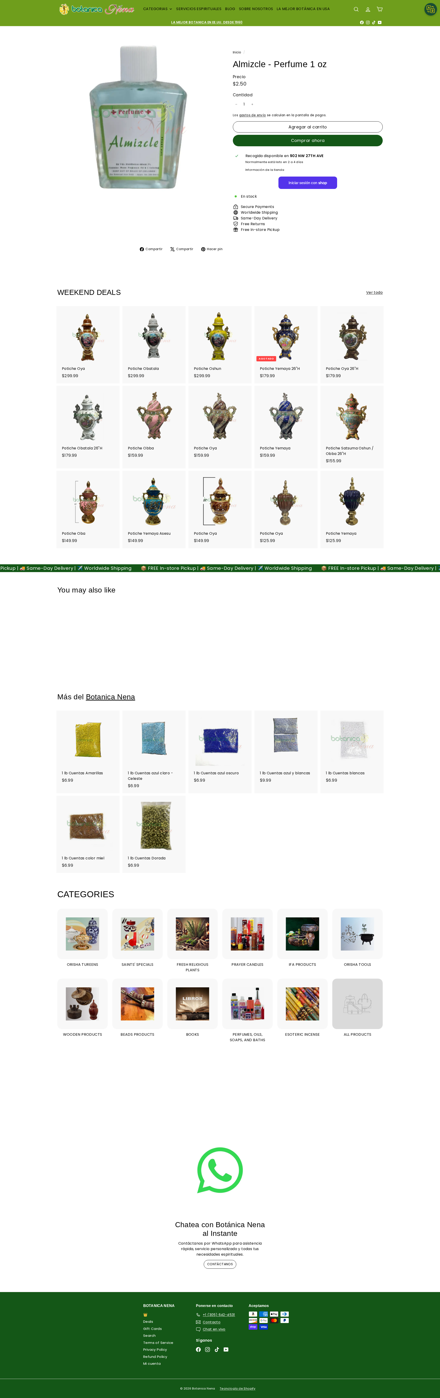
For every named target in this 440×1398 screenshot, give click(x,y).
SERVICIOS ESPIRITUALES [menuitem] (198, 8)
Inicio (237, 52)
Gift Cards (152, 1328)
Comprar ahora (308, 140)
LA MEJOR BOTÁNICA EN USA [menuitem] (303, 8)
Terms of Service (158, 1342)
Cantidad (243, 95)
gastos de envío (252, 115)
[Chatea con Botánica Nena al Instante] (220, 1170)
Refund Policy (155, 1356)
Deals (148, 1321)
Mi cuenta (152, 1363)
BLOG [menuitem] (230, 8)
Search (149, 1335)
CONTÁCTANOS (220, 1264)
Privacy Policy (155, 1349)
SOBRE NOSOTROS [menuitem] (256, 8)
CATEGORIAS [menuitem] (155, 8)
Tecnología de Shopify (237, 1388)
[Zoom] (137, 118)
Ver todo (374, 292)
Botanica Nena (110, 697)
